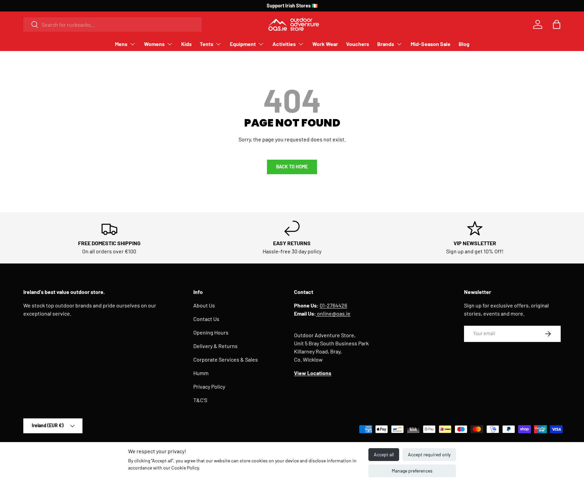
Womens (154, 44)
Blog (464, 44)
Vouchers (357, 44)
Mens (121, 44)
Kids (186, 44)
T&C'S (200, 400)
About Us (204, 305)
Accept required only (429, 454)
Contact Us (206, 319)
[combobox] (112, 24)
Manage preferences (412, 471)
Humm (201, 373)
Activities (284, 44)
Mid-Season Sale (431, 44)
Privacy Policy (209, 386)
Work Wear (325, 44)
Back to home (292, 166)
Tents (206, 44)
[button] (556, 24)
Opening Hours (210, 332)
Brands (385, 44)
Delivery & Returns (215, 346)
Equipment (243, 44)
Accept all (384, 454)
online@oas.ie (333, 313)
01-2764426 (333, 305)
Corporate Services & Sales (225, 359)
